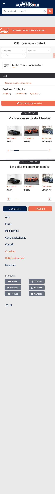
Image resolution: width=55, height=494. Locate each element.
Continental (20, 93)
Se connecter (15, 208)
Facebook (14, 287)
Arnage (5, 93)
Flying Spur (34, 93)
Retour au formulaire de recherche (18, 82)
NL (11, 305)
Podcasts (38, 281)
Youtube (14, 293)
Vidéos (14, 281)
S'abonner (40, 208)
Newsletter (38, 293)
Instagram (38, 287)
